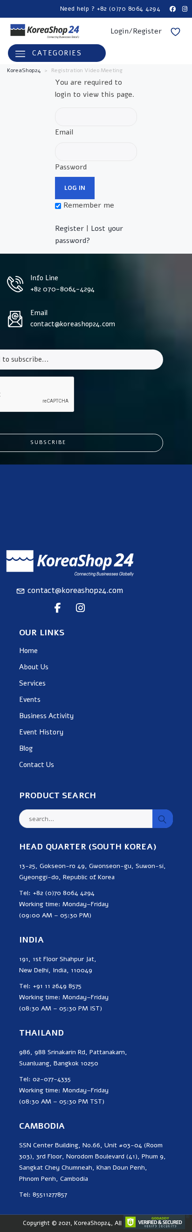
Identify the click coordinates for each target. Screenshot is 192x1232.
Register (69, 228)
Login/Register (136, 31)
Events (30, 699)
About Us (33, 667)
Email (64, 132)
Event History (41, 732)
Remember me (87, 205)
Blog (26, 748)
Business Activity (46, 716)
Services (32, 683)
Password (71, 167)
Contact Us (36, 765)
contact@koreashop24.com (75, 590)
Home (28, 650)
